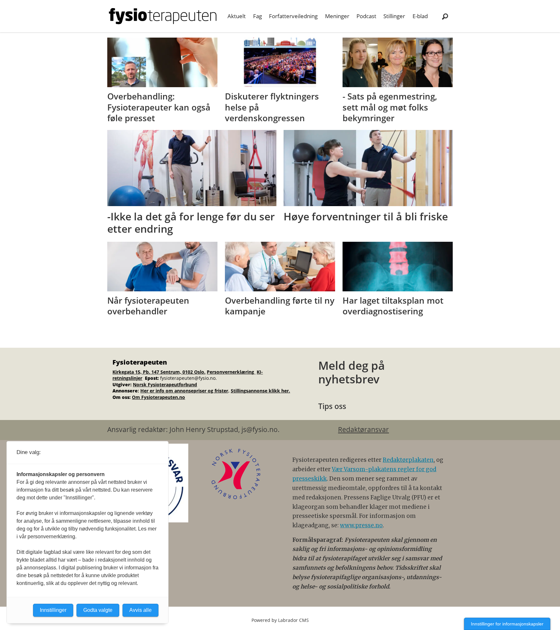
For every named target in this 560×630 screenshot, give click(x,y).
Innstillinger (53, 610)
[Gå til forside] (162, 16)
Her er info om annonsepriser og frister (184, 391)
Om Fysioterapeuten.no (158, 397)
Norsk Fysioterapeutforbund (165, 384)
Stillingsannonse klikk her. (260, 391)
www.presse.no (361, 525)
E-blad (420, 16)
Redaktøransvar (363, 429)
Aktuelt (237, 16)
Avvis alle (140, 610)
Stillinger (394, 16)
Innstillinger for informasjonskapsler (507, 623)
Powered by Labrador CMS (280, 620)
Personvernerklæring (231, 372)
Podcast (366, 16)
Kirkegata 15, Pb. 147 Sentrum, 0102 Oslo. (158, 372)
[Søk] (445, 16)
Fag (257, 16)
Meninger (337, 16)
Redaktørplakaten (408, 459)
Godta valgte (97, 610)
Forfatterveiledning (293, 16)
